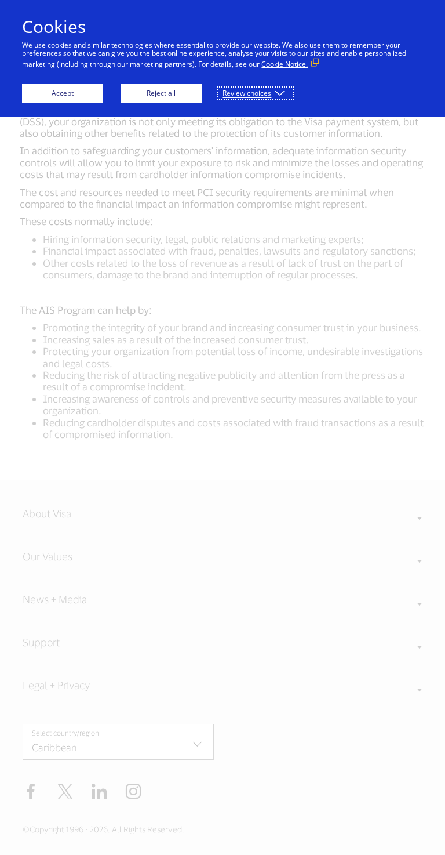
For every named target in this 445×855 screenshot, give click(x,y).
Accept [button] (63, 93)
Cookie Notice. (284, 64)
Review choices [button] (246, 93)
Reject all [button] (161, 93)
